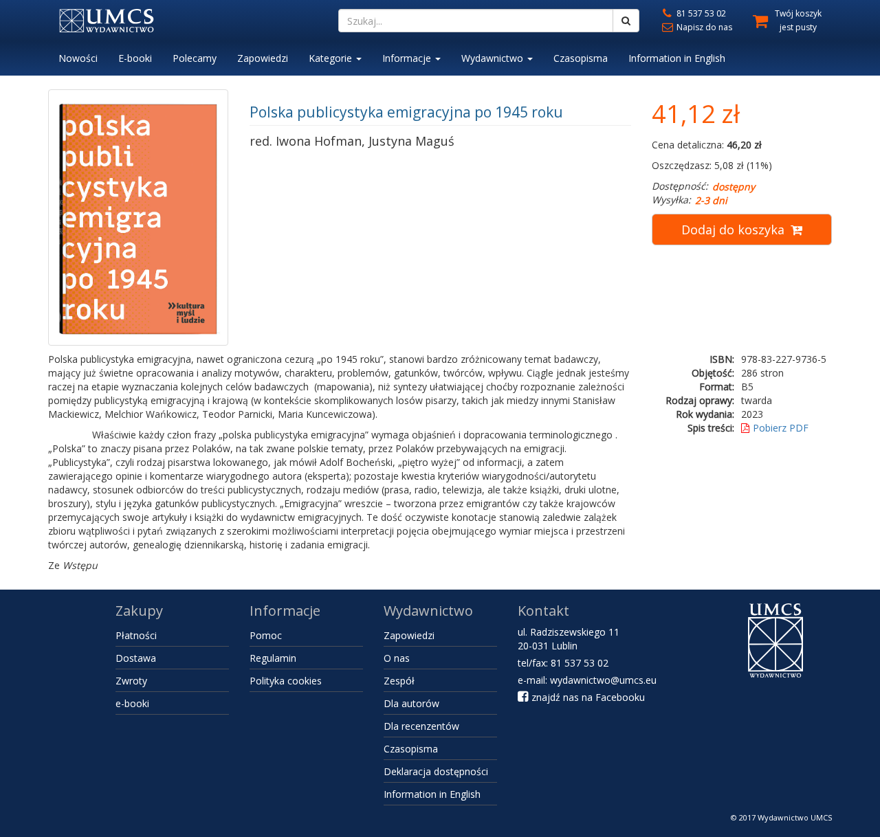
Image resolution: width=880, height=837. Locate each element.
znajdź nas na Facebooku (587, 697)
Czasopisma (580, 58)
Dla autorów (411, 703)
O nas (397, 658)
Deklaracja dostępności (436, 771)
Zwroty (131, 680)
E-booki (135, 58)
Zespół (399, 680)
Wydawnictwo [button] (493, 58)
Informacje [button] (408, 58)
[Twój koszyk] (755, 19)
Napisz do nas (703, 27)
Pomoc (266, 635)
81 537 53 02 (700, 13)
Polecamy (195, 58)
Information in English (676, 58)
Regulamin (273, 658)
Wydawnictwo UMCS (795, 817)
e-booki (132, 703)
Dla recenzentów (421, 726)
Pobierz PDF (780, 427)
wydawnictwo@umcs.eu (603, 680)
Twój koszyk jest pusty (798, 20)
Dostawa (136, 658)
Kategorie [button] (332, 58)
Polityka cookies (286, 680)
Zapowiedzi (262, 58)
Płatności (136, 635)
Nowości (78, 58)
